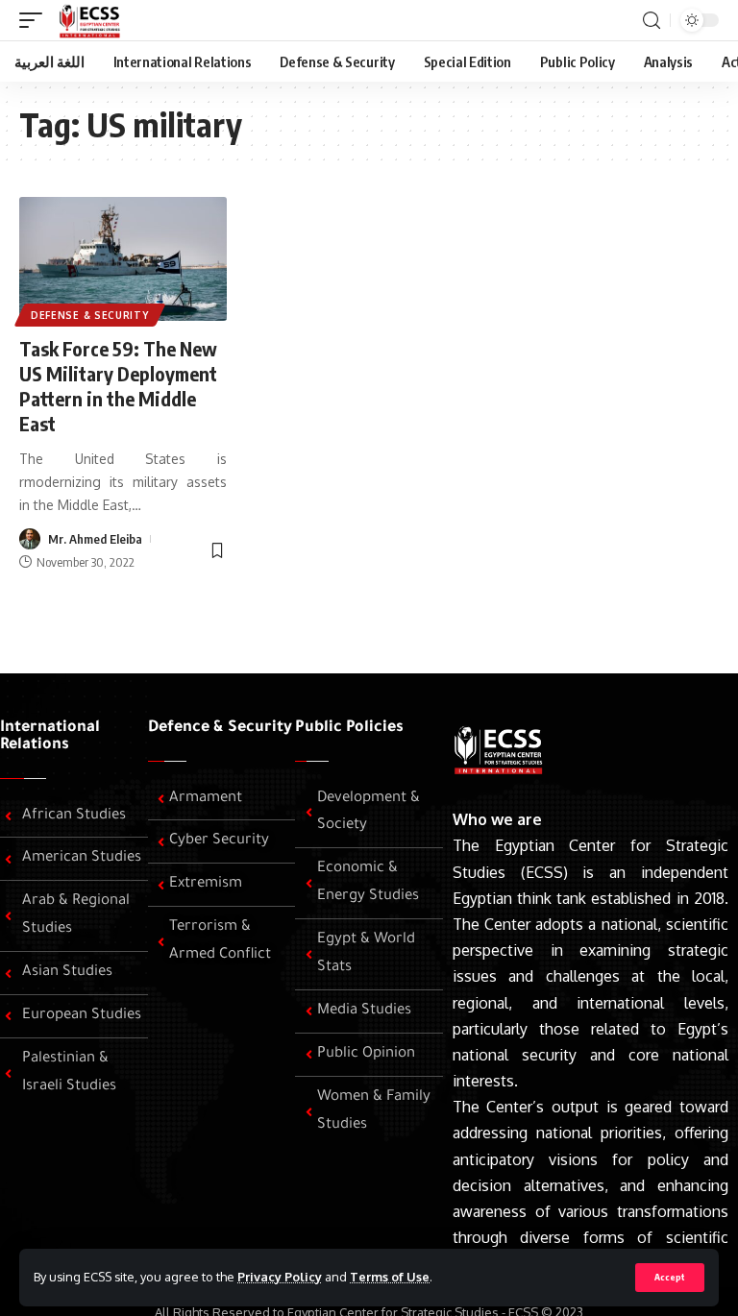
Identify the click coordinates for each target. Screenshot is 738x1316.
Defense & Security (90, 315)
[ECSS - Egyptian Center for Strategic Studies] (88, 20)
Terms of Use (390, 1276)
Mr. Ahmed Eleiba (95, 539)
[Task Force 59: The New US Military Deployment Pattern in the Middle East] (123, 259)
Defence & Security (220, 728)
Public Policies (349, 728)
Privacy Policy (279, 1276)
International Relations (50, 736)
